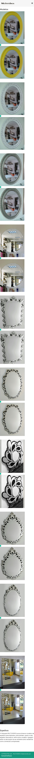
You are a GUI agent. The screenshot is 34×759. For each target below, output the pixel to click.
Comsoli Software (6, 756)
